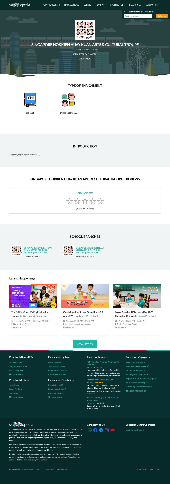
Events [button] (88, 5)
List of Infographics (137, 390)
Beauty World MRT (57, 389)
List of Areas (17, 397)
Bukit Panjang (15, 389)
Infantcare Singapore (135, 370)
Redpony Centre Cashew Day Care (100, 380)
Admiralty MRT (16, 362)
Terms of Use (154, 469)
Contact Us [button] (151, 5)
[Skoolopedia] (19, 4)
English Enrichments (57, 370)
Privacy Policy (142, 469)
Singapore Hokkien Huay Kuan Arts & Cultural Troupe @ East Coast (38, 250)
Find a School (71, 5)
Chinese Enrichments (58, 374)
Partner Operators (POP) (137, 366)
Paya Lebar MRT (55, 385)
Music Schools (54, 362)
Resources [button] (135, 5)
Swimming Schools (56, 366)
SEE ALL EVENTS (85, 344)
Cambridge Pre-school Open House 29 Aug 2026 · (83, 314)
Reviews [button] (100, 5)
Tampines (13, 393)
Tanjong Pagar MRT (18, 366)
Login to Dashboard (135, 430)
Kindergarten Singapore (137, 374)
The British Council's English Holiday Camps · (30, 314)
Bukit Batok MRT (56, 393)
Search (163, 16)
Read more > (16, 327)
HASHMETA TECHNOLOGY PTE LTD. (38, 469)
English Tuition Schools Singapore (141, 378)
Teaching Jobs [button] (117, 5)
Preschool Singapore (135, 362)
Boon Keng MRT (16, 370)
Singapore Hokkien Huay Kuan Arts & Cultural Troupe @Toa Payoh (90, 250)
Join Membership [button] (52, 5)
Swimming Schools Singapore (139, 386)
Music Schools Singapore (137, 382)
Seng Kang (14, 385)
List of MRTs (17, 374)
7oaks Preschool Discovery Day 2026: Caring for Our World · (135, 314)
